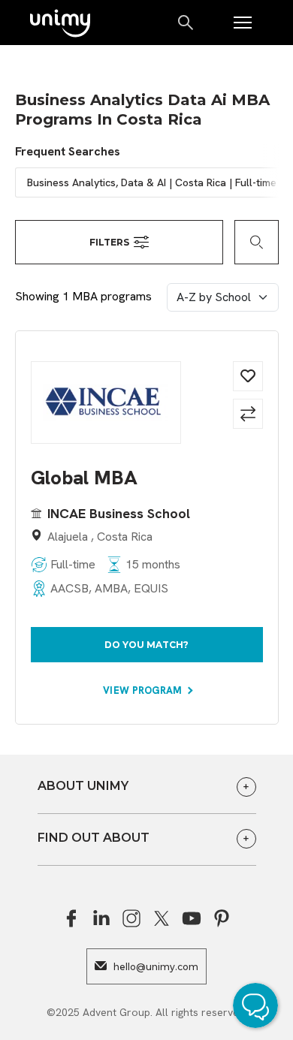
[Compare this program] (248, 414)
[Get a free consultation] (259, 1007)
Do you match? (146, 644)
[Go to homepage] (60, 24)
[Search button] (187, 23)
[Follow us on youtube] (192, 918)
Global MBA (84, 478)
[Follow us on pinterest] (222, 918)
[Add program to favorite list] (248, 376)
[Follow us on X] (161, 918)
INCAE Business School (118, 513)
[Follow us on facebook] (71, 918)
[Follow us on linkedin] (101, 918)
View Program (144, 690)
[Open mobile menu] (243, 22)
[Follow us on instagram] (131, 918)
